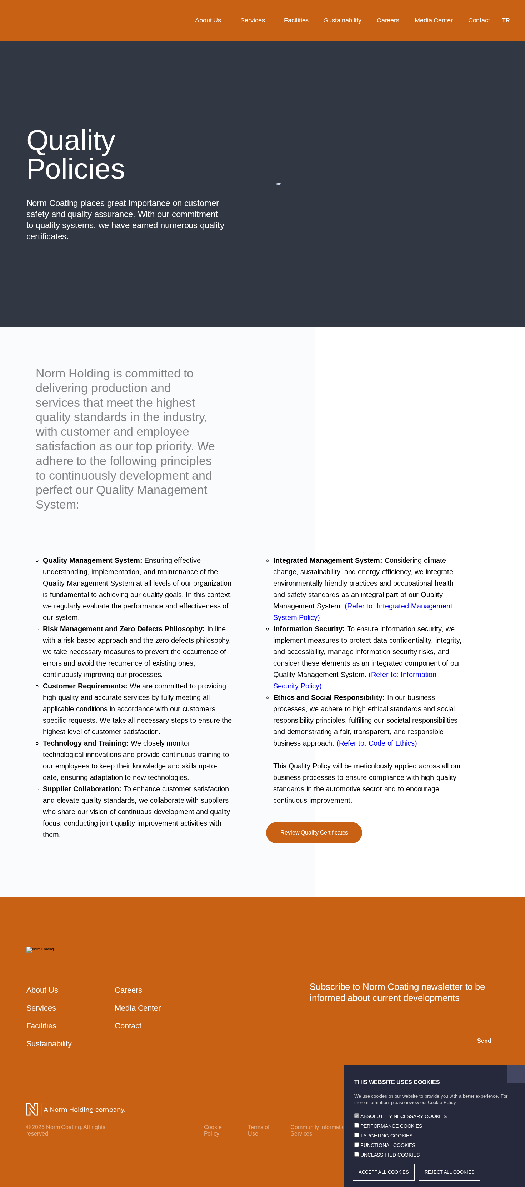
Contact (479, 20)
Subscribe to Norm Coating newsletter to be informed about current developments (397, 992)
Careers (388, 20)
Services (252, 20)
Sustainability (342, 20)
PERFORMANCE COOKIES (391, 1126)
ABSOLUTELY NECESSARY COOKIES (403, 1116)
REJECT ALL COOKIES (449, 1172)
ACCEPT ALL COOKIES (384, 1172)
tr (506, 20)
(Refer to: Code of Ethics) (376, 743)
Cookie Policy (213, 1130)
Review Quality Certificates (314, 833)
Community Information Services (319, 1130)
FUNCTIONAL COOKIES (387, 1145)
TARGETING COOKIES (386, 1135)
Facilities (296, 20)
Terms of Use (258, 1130)
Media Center (434, 20)
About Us (208, 20)
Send (484, 1041)
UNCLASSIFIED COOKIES (390, 1155)
